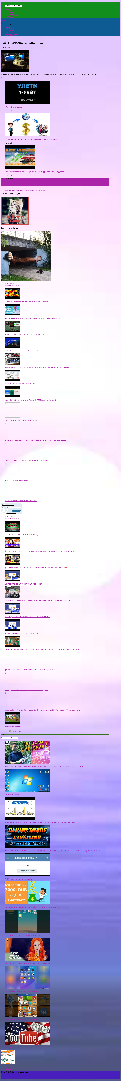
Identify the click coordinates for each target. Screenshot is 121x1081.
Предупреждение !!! (11, 16)
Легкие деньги (9, 14)
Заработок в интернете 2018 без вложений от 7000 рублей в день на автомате (32, 907)
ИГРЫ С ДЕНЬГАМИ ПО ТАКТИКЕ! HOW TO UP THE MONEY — (27, 617)
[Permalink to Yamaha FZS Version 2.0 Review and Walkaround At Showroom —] (12, 457)
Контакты (8, 1069)
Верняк (3, 2)
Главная (7, 9)
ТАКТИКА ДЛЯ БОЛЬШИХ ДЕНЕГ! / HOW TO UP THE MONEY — (27, 633)
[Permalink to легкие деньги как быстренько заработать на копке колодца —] (12, 686)
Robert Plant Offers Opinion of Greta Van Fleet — (21, 501)
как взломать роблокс (12, 794)
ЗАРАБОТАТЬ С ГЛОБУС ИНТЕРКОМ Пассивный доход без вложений (31, 139)
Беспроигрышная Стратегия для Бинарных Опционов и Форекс (27, 302)
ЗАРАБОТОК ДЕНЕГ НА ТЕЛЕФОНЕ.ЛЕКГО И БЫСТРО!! (25, 935)
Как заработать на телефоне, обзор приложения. (22, 1020)
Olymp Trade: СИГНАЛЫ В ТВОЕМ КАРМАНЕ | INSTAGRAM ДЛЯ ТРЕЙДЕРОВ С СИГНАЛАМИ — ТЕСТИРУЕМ (44, 766)
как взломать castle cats (13, 726)
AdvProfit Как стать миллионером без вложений (21, 351)
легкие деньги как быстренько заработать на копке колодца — (26, 690)
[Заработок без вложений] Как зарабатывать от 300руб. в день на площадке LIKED (36, 172)
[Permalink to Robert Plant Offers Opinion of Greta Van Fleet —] (12, 497)
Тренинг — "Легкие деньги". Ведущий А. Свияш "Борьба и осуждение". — (30, 670)
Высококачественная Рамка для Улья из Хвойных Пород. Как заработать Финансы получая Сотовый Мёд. (42, 649)
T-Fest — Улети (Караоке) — (15, 107)
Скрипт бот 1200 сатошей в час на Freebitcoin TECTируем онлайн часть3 (30, 400)
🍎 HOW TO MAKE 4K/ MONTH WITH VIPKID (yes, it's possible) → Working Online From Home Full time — (41, 551)
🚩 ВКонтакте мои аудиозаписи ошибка (18, 879)
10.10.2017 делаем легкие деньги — (17, 480)
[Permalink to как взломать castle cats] (12, 723)
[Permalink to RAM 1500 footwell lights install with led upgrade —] (12, 417)
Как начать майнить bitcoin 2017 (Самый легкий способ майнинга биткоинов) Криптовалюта (37, 367)
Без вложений (9, 12)
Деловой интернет (8, 505)
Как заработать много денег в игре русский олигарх (23, 991)
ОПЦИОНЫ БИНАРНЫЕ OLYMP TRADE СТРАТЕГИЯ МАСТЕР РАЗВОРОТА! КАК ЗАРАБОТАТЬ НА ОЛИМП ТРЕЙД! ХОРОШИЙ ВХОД (52, 851)
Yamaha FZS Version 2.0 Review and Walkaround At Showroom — (27, 460)
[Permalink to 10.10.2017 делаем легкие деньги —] (12, 477)
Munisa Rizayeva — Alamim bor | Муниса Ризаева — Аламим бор (27, 963)
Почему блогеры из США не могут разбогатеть (21, 1048)
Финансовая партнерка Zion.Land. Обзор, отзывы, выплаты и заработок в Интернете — (35, 440)
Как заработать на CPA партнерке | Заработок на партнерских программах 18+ (32, 318)
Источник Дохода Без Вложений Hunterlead (20, 383)
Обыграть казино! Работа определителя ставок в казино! (24, 334)
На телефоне (9, 10)
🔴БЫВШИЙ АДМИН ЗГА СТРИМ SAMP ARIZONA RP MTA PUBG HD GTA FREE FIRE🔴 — (37, 567)
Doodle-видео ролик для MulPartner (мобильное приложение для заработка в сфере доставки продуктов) (41, 822)
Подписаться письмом (11, 513)
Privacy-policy (9, 1067)
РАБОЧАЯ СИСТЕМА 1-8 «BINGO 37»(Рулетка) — (22, 535)
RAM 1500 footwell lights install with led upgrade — (22, 420)
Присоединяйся (10, 17)
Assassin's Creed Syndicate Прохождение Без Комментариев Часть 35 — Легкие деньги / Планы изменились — (43, 710)
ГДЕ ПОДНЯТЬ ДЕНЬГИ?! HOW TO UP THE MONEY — (24, 584)
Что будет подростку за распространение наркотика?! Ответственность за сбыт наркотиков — (37, 600)
